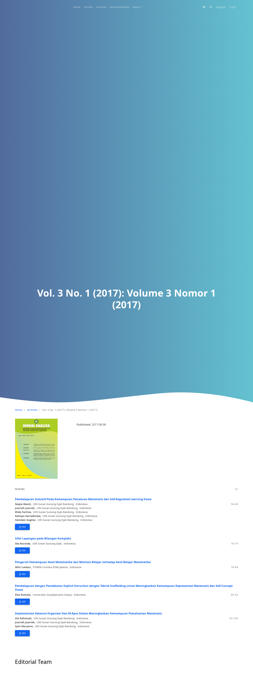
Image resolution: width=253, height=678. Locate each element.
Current (88, 7)
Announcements (119, 7)
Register (221, 7)
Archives (101, 7)
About (137, 7)
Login (232, 7)
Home (76, 7)
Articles (20, 489)
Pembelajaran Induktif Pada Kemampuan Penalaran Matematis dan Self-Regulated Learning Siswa (83, 499)
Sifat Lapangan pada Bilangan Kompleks (43, 538)
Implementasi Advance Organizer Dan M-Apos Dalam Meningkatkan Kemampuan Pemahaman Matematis (88, 613)
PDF (23, 527)
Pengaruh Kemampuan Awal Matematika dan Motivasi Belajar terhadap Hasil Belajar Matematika (83, 562)
